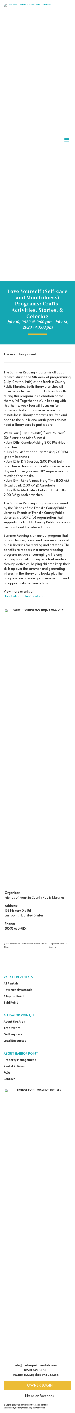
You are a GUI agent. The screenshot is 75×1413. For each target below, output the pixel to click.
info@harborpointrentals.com (36, 1365)
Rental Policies (14, 1066)
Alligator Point (14, 996)
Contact (9, 1079)
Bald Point (11, 1002)
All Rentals (11, 983)
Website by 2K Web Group (33, 1407)
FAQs (7, 1072)
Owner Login (39, 1385)
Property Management (20, 1060)
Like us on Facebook (39, 1395)
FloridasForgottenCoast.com (25, 596)
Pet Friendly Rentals (18, 990)
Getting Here (13, 1034)
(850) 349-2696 (35, 1370)
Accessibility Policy (12, 1407)
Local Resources (15, 1040)
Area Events (12, 1028)
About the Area (14, 1021)
